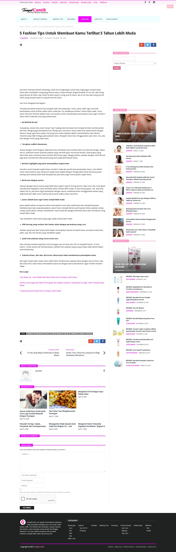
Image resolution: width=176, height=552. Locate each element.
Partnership (140, 547)
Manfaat (64, 2)
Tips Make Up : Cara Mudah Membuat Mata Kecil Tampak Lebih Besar (48, 277)
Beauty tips (72, 525)
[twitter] (147, 45)
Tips (96, 2)
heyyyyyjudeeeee (132, 353)
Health (55, 2)
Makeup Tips (104, 525)
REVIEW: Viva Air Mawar (135, 308)
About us (118, 547)
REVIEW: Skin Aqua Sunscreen (137, 276)
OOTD (66, 333)
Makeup (124, 531)
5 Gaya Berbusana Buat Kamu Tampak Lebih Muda (40, 291)
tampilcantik (39, 547)
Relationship (138, 525)
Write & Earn (129, 547)
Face (70, 528)
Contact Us (152, 547)
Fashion (47, 2)
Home (22, 26)
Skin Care (125, 533)
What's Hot (71, 538)
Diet (148, 528)
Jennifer (25, 38)
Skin (70, 536)
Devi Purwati (131, 279)
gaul (47, 333)
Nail (70, 533)
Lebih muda (56, 333)
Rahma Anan (130, 334)
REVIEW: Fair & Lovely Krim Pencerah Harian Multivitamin (130, 265)
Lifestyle (94, 525)
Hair (70, 531)
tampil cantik (86, 2)
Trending (56, 38)
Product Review (126, 525)
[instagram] (154, 2)
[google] (142, 45)
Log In (170, 6)
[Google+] (149, 2)
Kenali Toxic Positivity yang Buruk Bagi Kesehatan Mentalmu (83, 352)
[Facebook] (145, 2)
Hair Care (125, 528)
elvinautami (119, 270)
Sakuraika (130, 311)
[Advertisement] (62, 69)
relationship (74, 2)
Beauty (38, 2)
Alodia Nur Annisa (133, 365)
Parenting (114, 525)
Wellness (104, 2)
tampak (74, 333)
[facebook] (153, 45)
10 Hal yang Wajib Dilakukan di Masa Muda (43, 352)
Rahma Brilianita (132, 292)
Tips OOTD (83, 528)
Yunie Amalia (131, 344)
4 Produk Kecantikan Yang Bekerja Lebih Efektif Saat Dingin (134, 135)
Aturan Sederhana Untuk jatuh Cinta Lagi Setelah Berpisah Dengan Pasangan (32, 413)
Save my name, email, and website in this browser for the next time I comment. (45, 492)
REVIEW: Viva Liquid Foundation (138, 350)
